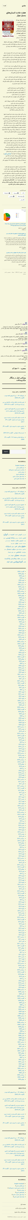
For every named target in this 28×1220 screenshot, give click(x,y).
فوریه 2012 (21, 933)
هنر (9, 555)
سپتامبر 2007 (20, 1049)
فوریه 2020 (21, 723)
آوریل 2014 (21, 876)
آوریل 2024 (21, 626)
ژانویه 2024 (21, 633)
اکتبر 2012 (21, 915)
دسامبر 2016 (21, 806)
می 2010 (22, 979)
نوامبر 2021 (21, 677)
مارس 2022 (21, 668)
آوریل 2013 (21, 902)
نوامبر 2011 (21, 939)
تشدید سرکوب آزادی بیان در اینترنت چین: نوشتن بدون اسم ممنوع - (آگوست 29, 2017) (14, 420)
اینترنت (20, 538)
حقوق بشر (22, 546)
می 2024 (22, 624)
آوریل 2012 (21, 928)
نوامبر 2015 (21, 834)
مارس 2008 (21, 1036)
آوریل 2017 (21, 797)
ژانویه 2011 (21, 961)
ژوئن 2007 (21, 1055)
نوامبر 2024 (21, 611)
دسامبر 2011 (21, 937)
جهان (16, 543)
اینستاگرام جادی (20, 468)
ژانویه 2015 (21, 856)
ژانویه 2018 (21, 777)
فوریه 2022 (21, 670)
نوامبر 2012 (21, 913)
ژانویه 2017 (21, 804)
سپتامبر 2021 (20, 681)
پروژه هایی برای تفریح (20, 1212)
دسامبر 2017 (21, 780)
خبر (16, 546)
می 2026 (22, 578)
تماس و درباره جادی (20, 1208)
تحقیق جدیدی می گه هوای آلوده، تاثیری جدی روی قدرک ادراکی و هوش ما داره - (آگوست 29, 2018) (14, 411)
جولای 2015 (21, 843)
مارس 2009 (21, 1009)
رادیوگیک (8, 546)
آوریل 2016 (21, 823)
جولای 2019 (21, 738)
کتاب (6, 272)
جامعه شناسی (7, 541)
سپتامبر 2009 (20, 996)
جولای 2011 (21, 948)
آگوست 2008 (21, 1025)
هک (18, 559)
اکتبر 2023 (21, 639)
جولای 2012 (21, 922)
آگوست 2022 (21, 657)
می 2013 (22, 900)
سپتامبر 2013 (20, 891)
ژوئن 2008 (21, 1029)
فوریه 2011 (21, 959)
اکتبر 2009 (21, 994)
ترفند (25, 541)
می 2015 (22, 847)
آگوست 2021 (21, 683)
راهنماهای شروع (20, 474)
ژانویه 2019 (21, 751)
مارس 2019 (21, 747)
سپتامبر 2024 (20, 615)
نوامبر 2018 (21, 755)
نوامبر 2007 (21, 1044)
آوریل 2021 (21, 692)
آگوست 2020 (21, 709)
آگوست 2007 (21, 1051)
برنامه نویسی (10, 538)
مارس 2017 (21, 799)
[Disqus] (14, 298)
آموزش (20, 535)
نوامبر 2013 (21, 887)
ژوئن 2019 (21, 740)
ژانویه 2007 (21, 1066)
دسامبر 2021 (21, 674)
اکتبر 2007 (21, 1047)
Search (24, 449)
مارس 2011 (21, 957)
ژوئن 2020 (21, 714)
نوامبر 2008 (21, 1018)
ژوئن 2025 (21, 598)
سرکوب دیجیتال (11, 549)
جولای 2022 (21, 659)
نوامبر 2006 (21, 1071)
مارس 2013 (21, 904)
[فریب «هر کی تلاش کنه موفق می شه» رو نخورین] (15, 259)
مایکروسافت (23, 556)
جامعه (13, 541)
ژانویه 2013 (21, 909)
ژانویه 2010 (21, 987)
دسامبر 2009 (21, 990)
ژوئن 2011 (21, 950)
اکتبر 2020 (21, 705)
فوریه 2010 (21, 985)
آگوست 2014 (21, 867)
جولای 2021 (21, 685)
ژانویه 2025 (21, 607)
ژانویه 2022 (21, 672)
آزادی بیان (24, 534)
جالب (17, 541)
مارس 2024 (21, 629)
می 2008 (22, 1031)
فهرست (4, 5)
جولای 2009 (21, 1001)
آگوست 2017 (21, 788)
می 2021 (22, 690)
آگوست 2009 (21, 998)
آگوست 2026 (21, 572)
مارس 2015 (21, 852)
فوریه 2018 (21, 775)
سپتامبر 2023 (20, 642)
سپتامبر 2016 (20, 812)
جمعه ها (24, 543)
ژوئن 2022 (21, 661)
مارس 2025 (21, 604)
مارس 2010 (21, 983)
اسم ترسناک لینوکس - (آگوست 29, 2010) (13, 433)
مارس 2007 (21, 1062)
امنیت (12, 534)
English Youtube (19, 466)
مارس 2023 (21, 655)
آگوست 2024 (21, 618)
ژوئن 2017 (21, 793)
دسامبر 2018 (21, 753)
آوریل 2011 (21, 955)
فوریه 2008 (21, 1038)
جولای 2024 (21, 620)
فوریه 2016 (21, 828)
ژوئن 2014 (21, 871)
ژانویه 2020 (21, 725)
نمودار (12, 556)
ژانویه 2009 (21, 1014)
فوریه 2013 (21, 906)
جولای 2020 (21, 712)
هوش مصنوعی (23, 559)
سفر (5, 549)
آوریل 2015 (21, 850)
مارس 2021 (21, 694)
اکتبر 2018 (21, 758)
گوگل (11, 562)
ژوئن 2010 (21, 977)
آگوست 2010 (21, 972)
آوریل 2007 (21, 1060)
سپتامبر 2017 (20, 786)
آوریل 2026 (21, 580)
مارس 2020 (21, 720)
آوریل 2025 (21, 602)
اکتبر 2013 (21, 889)
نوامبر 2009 (21, 992)
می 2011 (22, 952)
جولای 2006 (21, 1079)
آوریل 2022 (21, 666)
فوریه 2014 (21, 880)
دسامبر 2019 (21, 727)
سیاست (24, 552)
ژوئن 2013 (21, 898)
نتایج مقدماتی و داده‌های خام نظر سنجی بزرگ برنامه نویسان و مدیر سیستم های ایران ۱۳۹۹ (15, 224)
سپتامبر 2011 (20, 944)
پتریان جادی (21, 472)
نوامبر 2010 (21, 966)
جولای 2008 (21, 1027)
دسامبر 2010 (21, 963)
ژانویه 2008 (21, 1040)
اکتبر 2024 (21, 613)
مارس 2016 (21, 825)
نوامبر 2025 (21, 587)
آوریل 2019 (21, 745)
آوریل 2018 (21, 771)
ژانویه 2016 (21, 830)
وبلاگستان (13, 559)
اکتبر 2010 (21, 968)
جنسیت (20, 543)
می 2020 (22, 716)
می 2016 (22, 821)
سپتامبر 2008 (20, 1022)
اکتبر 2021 (21, 679)
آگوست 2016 (21, 815)
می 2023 (22, 650)
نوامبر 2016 (21, 808)
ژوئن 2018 (21, 766)
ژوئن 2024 (21, 622)
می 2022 (22, 664)
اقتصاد (16, 535)
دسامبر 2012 (21, 911)
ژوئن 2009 (21, 1003)
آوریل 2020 (21, 718)
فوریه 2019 (21, 749)
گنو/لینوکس (18, 561)
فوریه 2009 (21, 1012)
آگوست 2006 (21, 1077)
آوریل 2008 (21, 1033)
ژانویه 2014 (21, 882)
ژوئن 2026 (21, 576)
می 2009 (22, 1005)
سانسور (24, 549)
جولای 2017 (21, 790)
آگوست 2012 (21, 920)
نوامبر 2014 (21, 861)
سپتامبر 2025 (20, 591)
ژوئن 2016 (21, 819)
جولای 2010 (21, 974)
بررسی (16, 538)
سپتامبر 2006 (20, 1075)
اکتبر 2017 (21, 784)
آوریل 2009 (21, 1007)
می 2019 (22, 742)
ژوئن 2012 (21, 924)
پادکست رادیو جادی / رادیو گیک (16, 470)
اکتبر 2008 (21, 1020)
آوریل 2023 (21, 653)
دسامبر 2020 (21, 701)
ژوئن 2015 (21, 845)
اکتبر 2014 (21, 863)
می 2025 (22, 600)
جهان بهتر (12, 543)
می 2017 (22, 795)
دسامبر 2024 (21, 609)
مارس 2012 (21, 931)
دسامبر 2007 (21, 1042)
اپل (9, 535)
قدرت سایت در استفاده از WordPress (15, 1217)
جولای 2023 (21, 646)
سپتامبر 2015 (20, 839)
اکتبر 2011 (21, 941)
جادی (24, 5)
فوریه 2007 (21, 1064)
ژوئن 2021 (21, 688)
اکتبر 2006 (21, 1073)
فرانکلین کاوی (7, 154)
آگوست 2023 (21, 644)
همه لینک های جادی (19, 479)
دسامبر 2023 (21, 635)
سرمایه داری (19, 549)
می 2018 (22, 769)
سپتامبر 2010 (20, 970)
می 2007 (22, 1058)
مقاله (13, 272)
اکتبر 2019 (21, 731)
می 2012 (22, 926)
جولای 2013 (21, 896)
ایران (6, 534)
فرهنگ (9, 552)
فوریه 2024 (21, 631)
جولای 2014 (21, 869)
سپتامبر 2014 (20, 865)
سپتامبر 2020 (20, 707)
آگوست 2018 (21, 762)
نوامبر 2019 (21, 729)
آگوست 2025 (21, 593)
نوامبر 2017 (21, 782)
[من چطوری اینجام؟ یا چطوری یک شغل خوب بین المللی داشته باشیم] (15, 241)
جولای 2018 (21, 764)
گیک (8, 562)
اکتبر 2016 (21, 810)
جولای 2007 (21, 1053)
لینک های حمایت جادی (18, 477)
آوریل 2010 (21, 981)
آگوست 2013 (21, 893)
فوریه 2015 (21, 854)
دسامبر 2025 (21, 585)
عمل (12, 552)
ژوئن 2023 (21, 648)
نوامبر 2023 (21, 637)
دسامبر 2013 (21, 885)
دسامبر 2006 (21, 1068)
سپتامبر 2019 (20, 734)
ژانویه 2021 (21, 699)
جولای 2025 (21, 596)
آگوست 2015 (21, 841)
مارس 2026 (21, 583)
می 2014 (22, 874)
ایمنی (24, 538)
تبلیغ (4, 538)
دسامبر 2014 (21, 858)
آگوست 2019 (21, 736)
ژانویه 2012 (21, 935)
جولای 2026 (21, 574)
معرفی (24, 274)
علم (14, 552)
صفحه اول (23, 1204)
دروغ (13, 547)
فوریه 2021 (21, 696)
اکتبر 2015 (21, 836)
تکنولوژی (21, 541)
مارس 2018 (21, 773)
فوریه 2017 (21, 801)
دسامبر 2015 (21, 832)
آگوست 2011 (21, 946)
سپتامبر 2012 (20, 917)
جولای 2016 (21, 817)
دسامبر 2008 (21, 1016)
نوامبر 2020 (21, 703)
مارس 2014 (21, 878)
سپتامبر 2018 (20, 760)
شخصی (8, 272)
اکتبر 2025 (21, 589)
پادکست (7, 558)
